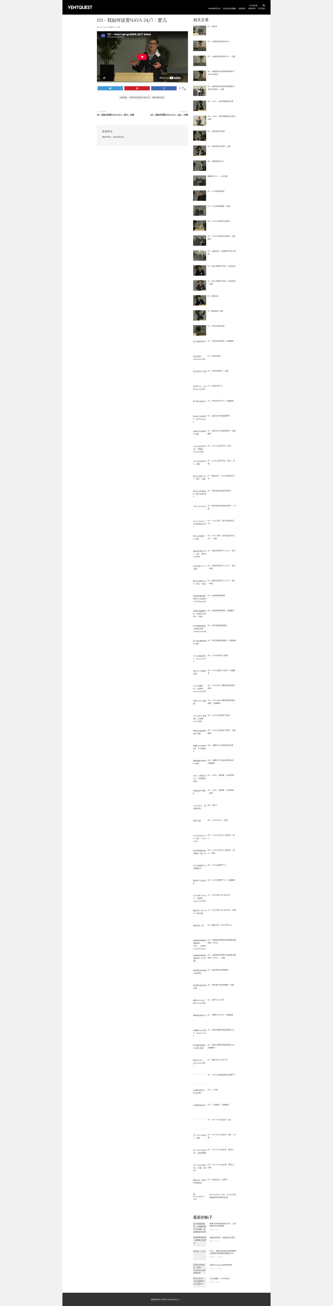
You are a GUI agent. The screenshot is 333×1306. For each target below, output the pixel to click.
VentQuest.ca (172, 1299)
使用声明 (251, 8)
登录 (122, 137)
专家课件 (242, 8)
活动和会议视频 (229, 8)
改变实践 (123, 97)
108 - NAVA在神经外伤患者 (218, 221)
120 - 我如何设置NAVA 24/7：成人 (221, 550)
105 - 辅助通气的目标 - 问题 (218, 146)
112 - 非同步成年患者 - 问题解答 (220, 341)
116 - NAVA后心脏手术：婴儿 (219, 446)
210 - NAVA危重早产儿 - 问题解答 (221, 880)
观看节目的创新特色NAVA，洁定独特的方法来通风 (222, 1224)
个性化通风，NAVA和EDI (219, 1278)
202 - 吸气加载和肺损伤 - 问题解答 (221, 640)
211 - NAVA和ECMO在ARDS (218, 895)
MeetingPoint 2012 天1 (139, 97)
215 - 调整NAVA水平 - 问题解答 (220, 1015)
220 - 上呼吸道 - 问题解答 (218, 1105)
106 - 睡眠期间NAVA (215, 161)
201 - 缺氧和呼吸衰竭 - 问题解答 (220, 610)
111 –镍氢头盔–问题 (215, 311)
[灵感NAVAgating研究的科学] (199, 1268)
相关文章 (201, 19)
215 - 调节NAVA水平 (215, 1000)
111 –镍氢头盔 (212, 296)
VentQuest (103, 27)
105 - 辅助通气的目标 (216, 131)
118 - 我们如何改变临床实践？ (219, 491)
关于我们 (261, 8)
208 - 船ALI (212, 805)
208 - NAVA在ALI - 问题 (217, 820)
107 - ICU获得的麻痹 (215, 191)
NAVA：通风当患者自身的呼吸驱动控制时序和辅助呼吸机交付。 (222, 1252)
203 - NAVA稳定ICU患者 (217, 655)
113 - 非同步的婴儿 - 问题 (217, 371)
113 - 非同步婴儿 (214, 356)
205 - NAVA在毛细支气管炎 (218, 715)
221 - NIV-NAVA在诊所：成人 (219, 1119)
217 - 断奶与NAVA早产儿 (217, 1060)
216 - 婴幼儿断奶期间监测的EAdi (220, 1030)
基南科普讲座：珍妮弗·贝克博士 (222, 1237)
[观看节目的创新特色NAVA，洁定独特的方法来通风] (199, 1229)
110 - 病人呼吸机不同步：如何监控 (221, 266)
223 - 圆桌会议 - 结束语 (217, 1179)
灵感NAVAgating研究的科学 (220, 1265)
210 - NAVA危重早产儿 (216, 865)
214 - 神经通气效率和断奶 (217, 970)
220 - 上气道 (212, 1090)
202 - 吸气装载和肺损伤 (217, 625)
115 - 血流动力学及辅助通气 (218, 416)
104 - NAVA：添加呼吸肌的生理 (220, 101)
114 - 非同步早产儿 (215, 386)
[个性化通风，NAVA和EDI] (199, 1281)
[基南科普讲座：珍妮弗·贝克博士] (199, 1240)
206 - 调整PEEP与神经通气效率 (220, 745)
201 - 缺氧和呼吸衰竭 (216, 595)
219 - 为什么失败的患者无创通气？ (221, 1075)
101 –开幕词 (212, 26)
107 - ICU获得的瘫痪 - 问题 (218, 206)
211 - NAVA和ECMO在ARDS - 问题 (221, 910)
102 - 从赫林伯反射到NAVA (218, 41)
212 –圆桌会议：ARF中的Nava (219, 925)
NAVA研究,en (214, 8)
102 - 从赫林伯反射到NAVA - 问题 (221, 56)
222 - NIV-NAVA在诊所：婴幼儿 (220, 1149)
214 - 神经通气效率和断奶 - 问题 (220, 985)
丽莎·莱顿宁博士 (158, 97)
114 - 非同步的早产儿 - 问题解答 (220, 401)
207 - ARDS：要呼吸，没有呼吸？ (221, 775)
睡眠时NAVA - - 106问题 (217, 176)
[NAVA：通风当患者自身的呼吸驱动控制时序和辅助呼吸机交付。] (199, 1251)
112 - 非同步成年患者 (215, 326)
